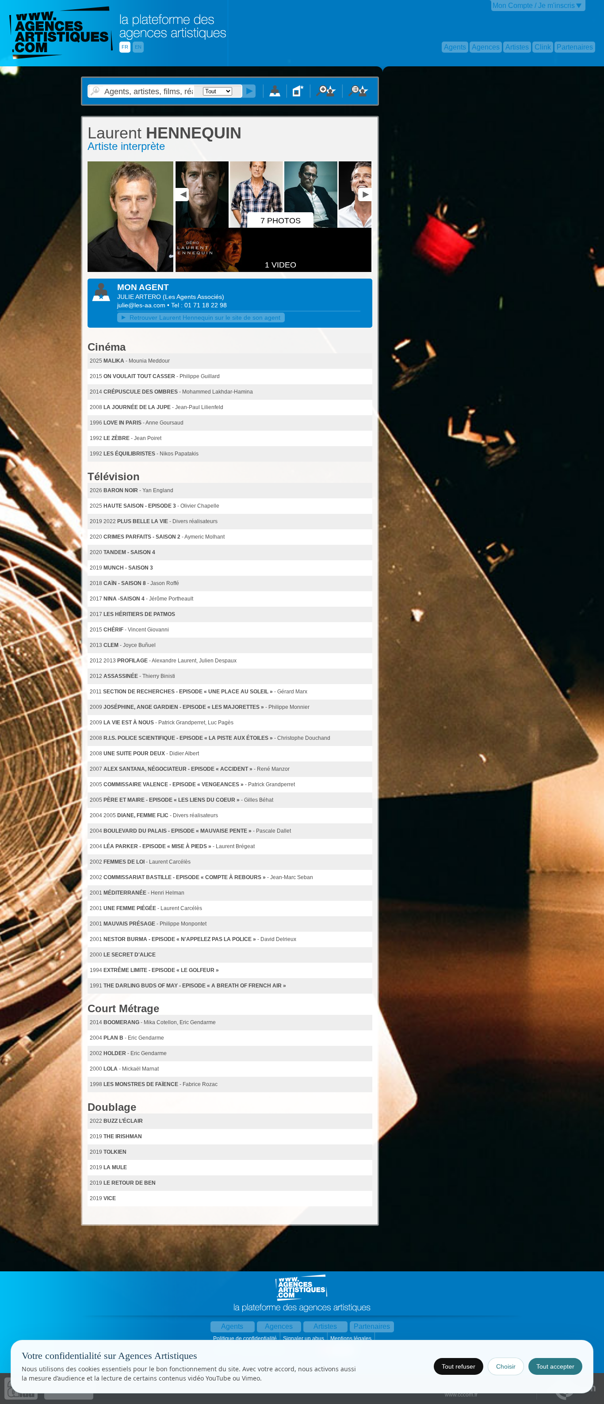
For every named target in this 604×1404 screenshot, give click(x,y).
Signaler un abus (304, 1338)
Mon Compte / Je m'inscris (534, 5)
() (193, 296)
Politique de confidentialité (245, 1338)
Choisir (506, 1366)
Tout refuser (458, 1366)
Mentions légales (351, 1338)
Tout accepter (555, 1366)
